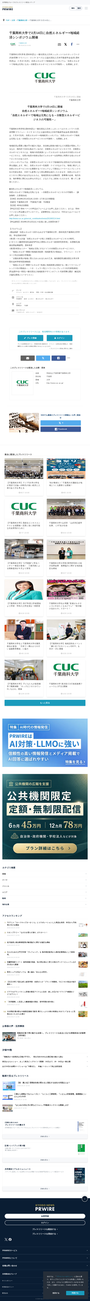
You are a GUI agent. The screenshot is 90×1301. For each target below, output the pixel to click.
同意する (75, 1293)
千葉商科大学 (22, 20)
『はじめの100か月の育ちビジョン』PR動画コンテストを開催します (41, 1105)
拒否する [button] (56, 1293)
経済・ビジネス (29, 299)
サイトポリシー (7, 1281)
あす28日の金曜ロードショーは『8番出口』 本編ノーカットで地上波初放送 (32, 1066)
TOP (7, 20)
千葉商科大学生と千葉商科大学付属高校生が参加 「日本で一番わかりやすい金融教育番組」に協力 (23, 646)
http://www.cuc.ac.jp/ (55, 383)
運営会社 (5, 1293)
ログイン (60, 338)
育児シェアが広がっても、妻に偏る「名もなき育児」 (27, 972)
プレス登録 (31, 338)
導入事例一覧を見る (24, 1038)
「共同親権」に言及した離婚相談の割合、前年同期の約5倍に (31, 1002)
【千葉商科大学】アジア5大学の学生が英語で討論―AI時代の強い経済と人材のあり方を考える (23, 485)
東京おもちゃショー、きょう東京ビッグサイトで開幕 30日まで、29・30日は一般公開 (36, 1061)
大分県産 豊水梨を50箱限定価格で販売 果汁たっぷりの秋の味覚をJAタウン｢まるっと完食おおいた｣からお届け (41, 1012)
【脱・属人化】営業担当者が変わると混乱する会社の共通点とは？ (43, 1083)
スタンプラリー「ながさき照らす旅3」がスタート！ (27, 932)
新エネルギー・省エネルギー (45, 299)
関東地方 (19, 305)
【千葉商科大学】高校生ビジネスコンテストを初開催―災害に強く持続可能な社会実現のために (23, 525)
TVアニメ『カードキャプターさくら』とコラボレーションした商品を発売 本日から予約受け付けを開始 (42, 924)
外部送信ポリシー (8, 1287)
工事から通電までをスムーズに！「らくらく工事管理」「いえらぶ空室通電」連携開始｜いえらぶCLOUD (50, 1095)
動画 (4, 898)
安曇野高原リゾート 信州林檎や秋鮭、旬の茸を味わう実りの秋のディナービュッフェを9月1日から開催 (41, 963)
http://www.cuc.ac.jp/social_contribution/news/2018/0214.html (34, 218)
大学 (13, 20)
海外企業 (5, 904)
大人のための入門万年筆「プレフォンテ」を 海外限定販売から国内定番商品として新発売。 (41, 953)
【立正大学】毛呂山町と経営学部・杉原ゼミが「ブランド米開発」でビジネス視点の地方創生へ (41, 983)
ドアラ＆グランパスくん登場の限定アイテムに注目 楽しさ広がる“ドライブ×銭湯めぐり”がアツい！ (40, 993)
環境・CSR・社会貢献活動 (44, 292)
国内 (73, 8)
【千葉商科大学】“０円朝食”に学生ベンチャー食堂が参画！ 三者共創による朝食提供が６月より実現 (23, 565)
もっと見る (45, 703)
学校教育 (19, 299)
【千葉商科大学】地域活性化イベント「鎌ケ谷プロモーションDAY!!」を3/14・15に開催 (65, 646)
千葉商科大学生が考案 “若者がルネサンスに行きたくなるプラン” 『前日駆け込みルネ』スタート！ (65, 606)
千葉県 (26, 305)
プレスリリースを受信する (44, 1234)
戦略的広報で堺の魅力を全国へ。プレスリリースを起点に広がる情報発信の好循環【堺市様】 (51, 1034)
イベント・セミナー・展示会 (25, 292)
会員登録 (45, 1216)
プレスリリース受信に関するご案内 (61, 348)
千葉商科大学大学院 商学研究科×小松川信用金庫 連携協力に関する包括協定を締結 (65, 565)
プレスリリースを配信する (44, 1229)
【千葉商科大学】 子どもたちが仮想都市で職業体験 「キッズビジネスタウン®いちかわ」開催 (24, 686)
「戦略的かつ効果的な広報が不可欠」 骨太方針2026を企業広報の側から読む (32, 1057)
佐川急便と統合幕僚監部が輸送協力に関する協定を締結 (28, 942)
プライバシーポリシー (64, 1276)
